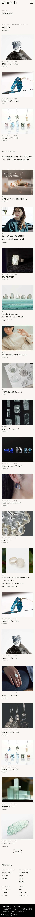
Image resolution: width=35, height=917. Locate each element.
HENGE (21, 879)
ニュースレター (6, 889)
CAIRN (21, 876)
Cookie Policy (23, 895)
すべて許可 (15, 914)
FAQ (20, 889)
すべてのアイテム (24, 873)
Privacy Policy (23, 892)
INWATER (21, 882)
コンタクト (5, 879)
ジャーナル (5, 876)
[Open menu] (31, 2)
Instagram (5, 892)
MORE (17, 852)
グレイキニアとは (7, 873)
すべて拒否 (6, 914)
